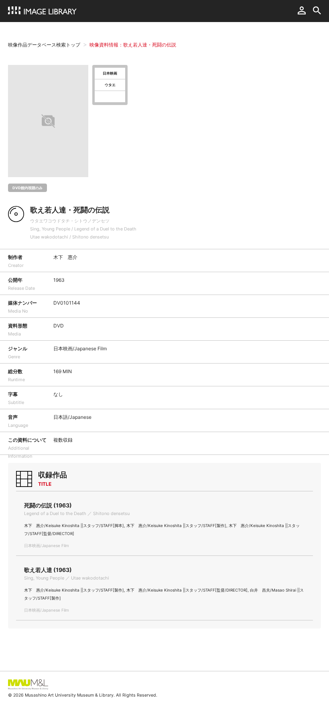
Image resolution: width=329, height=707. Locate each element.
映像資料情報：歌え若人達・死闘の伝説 (132, 45)
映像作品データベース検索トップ (44, 45)
